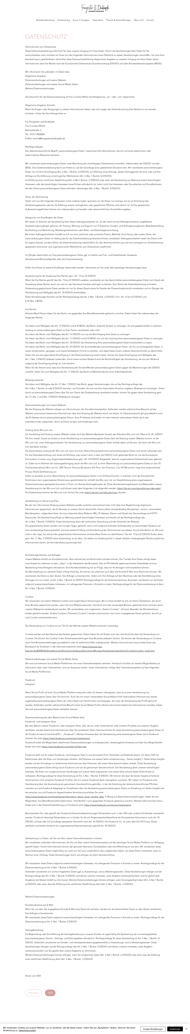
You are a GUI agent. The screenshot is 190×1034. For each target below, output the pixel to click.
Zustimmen (175, 1028)
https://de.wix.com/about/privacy (101, 492)
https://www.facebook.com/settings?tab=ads (64, 746)
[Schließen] (186, 1029)
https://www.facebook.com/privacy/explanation (66, 738)
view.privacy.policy (27, 1030)
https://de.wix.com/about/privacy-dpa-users (138, 488)
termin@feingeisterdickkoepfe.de (49, 138)
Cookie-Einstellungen (153, 1028)
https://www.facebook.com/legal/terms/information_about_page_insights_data (64, 796)
